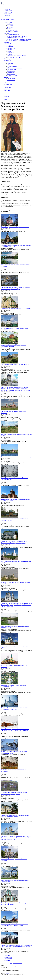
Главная (6, 96)
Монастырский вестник (7, 19)
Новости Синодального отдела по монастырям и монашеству (17, 36)
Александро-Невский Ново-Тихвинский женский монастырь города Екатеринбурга (15, 288)
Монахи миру (11, 72)
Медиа (6, 77)
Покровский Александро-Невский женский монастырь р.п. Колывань (13, 685)
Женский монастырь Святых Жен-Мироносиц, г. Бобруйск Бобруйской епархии (15, 815)
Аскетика (10, 63)
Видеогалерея (11, 78)
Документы (7, 13)
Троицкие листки (12, 30)
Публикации (7, 43)
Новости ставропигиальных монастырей (19, 39)
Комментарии (11, 48)
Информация (8, 10)
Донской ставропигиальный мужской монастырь (15, 227)
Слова (9, 28)
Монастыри (7, 58)
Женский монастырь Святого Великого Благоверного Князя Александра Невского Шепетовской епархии (16, 945)
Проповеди (10, 25)
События (10, 24)
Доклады (10, 27)
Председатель (8, 12)
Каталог (6, 99)
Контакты (7, 16)
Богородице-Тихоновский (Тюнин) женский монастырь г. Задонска (13, 345)
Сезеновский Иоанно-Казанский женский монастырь (16, 456)
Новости (6, 33)
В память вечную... (12, 66)
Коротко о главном (12, 31)
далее (7, 973)
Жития (9, 65)
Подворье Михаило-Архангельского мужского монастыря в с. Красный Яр (14, 708)
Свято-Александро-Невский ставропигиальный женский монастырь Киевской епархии (14, 924)
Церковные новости (13, 34)
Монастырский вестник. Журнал (16, 55)
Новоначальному (12, 61)
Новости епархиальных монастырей (17, 40)
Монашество (7, 60)
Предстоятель (8, 22)
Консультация (11, 71)
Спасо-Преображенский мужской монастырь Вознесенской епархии (14, 903)
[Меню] (1, 3)
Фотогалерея (11, 80)
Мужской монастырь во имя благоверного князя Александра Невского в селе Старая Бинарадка (15, 729)
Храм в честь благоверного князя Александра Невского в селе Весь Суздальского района (14, 542)
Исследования (11, 69)
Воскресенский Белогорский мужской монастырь (15, 364)
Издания (9, 54)
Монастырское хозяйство (14, 68)
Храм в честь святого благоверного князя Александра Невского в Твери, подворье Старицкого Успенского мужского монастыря (16, 605)
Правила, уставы (12, 75)
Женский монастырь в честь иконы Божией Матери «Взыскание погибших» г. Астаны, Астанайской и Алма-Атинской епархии (16, 838)
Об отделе (7, 9)
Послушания (11, 74)
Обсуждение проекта (13, 57)
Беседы (9, 49)
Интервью (10, 46)
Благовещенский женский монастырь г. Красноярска (16, 308)
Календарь (7, 15)
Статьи (9, 45)
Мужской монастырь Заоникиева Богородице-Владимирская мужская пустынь (14, 793)
